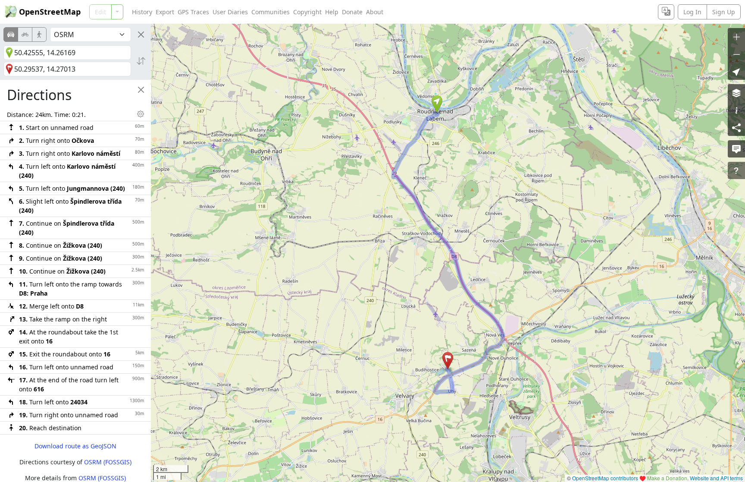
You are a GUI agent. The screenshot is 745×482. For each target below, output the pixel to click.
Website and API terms (716, 478)
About (374, 12)
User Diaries (230, 12)
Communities (270, 12)
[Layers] (736, 92)
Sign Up (723, 12)
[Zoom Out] (736, 54)
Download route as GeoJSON (75, 446)
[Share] (736, 127)
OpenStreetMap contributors (605, 478)
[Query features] (736, 170)
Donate (352, 12)
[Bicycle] (25, 34)
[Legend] (736, 110)
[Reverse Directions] (141, 60)
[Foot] (39, 34)
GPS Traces (193, 12)
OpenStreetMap (50, 11)
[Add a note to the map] (736, 149)
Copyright (307, 12)
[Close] (141, 34)
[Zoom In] (736, 36)
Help (331, 12)
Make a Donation (667, 478)
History (142, 12)
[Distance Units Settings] (140, 114)
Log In (692, 12)
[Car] (10, 34)
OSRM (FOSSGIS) (107, 462)
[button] (437, 104)
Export (165, 12)
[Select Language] (666, 11)
